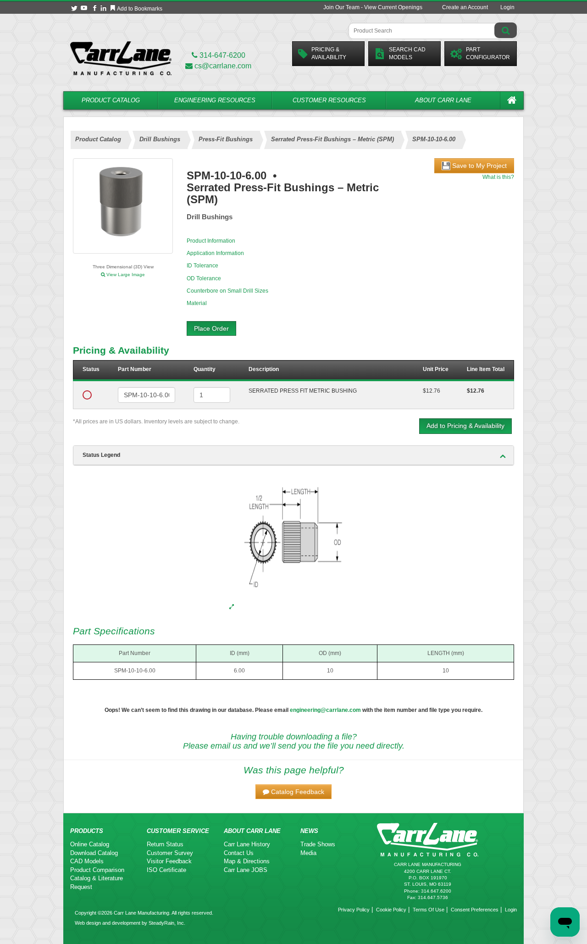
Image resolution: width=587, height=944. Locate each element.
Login (507, 7)
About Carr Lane (443, 100)
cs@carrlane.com (222, 66)
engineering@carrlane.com (325, 710)
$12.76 (431, 391)
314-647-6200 (221, 55)
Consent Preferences (474, 909)
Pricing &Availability (328, 53)
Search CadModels (407, 53)
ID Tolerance (202, 265)
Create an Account (465, 7)
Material (197, 303)
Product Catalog (111, 100)
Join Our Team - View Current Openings (372, 7)
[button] (293, 791)
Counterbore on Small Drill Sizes (227, 291)
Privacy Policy (354, 909)
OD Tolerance (204, 278)
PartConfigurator (488, 53)
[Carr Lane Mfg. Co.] (121, 58)
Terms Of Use (428, 909)
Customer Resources (329, 100)
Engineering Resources (214, 100)
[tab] (293, 455)
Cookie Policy (391, 909)
